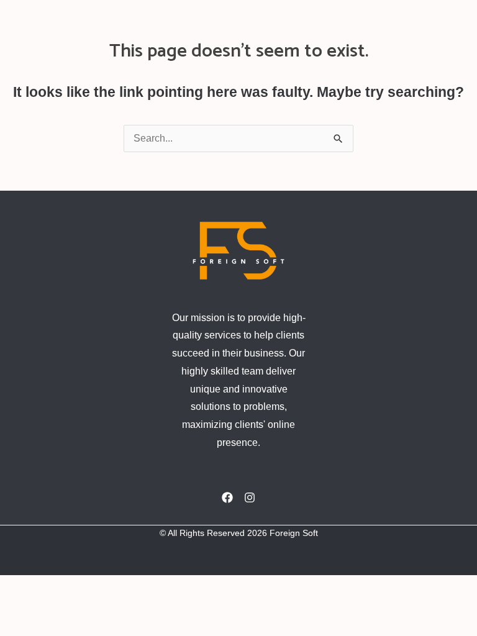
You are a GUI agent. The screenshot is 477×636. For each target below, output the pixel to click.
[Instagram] (249, 497)
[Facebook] (227, 497)
